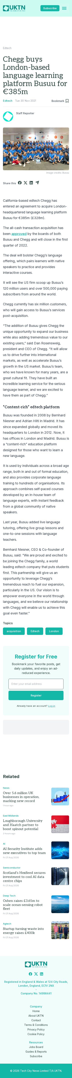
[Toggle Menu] (64, 8)
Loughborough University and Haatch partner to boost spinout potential (22, 825)
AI (4, 843)
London (54, 631)
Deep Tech (9, 895)
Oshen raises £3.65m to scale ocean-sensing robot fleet (23, 905)
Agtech (7, 923)
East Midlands (11, 815)
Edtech (7, 48)
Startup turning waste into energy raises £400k (23, 931)
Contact (36, 1020)
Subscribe (50, 8)
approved (19, 234)
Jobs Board (36, 1047)
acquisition (14, 631)
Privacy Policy (36, 1029)
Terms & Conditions (36, 1024)
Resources (36, 1042)
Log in (51, 705)
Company (36, 1006)
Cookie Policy (36, 1034)
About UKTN (36, 1015)
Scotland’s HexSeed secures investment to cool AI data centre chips (24, 877)
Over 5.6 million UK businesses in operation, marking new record (21, 797)
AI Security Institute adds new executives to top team (24, 851)
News (6, 787)
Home (36, 1011)
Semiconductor (11, 867)
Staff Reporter (25, 113)
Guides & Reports (36, 1051)
